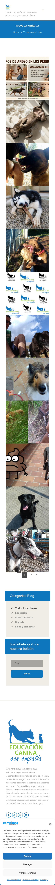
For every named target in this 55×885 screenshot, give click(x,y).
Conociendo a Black (28, 492)
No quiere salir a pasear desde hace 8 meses (27, 365)
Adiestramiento (24, 618)
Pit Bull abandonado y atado (27, 406)
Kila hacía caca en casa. (27, 449)
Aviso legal (44, 879)
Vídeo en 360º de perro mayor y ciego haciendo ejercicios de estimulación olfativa (27, 327)
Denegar (27, 864)
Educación (21, 613)
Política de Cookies (14, 879)
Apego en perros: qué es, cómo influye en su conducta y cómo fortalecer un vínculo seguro (27, 69)
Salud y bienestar (25, 627)
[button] (50, 823)
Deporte (19, 622)
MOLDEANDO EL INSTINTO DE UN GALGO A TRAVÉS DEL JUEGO (27, 539)
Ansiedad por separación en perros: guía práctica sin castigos (27, 110)
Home (16, 32)
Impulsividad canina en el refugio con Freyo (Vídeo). (27, 236)
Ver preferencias (27, 873)
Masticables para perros (27, 191)
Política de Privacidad (30, 879)
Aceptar (27, 856)
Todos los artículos (26, 608)
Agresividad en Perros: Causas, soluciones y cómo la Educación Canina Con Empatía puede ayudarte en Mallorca (27, 157)
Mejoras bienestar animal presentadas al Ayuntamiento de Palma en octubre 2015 (27, 282)
